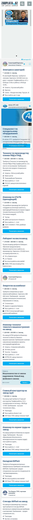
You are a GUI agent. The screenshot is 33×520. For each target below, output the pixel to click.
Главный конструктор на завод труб (15, 391)
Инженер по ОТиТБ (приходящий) (12, 198)
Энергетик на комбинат (14, 285)
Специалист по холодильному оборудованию (10, 131)
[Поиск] (22, 3)
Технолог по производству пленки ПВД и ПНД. (16, 154)
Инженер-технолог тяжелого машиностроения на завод (16, 326)
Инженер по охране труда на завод (16, 428)
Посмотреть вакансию (16, 99)
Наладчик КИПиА (11, 461)
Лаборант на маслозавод (15, 238)
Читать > (25, 382)
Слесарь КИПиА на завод (15, 501)
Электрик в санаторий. (14, 69)
